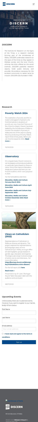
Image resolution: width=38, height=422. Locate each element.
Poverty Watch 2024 (16, 113)
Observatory (12, 156)
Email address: (7, 326)
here (23, 267)
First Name (6, 309)
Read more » (9, 271)
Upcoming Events (11, 297)
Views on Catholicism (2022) (17, 235)
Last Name (6, 317)
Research (7, 107)
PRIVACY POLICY (20, 420)
